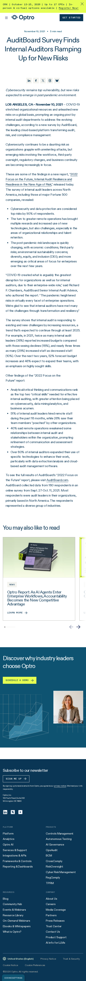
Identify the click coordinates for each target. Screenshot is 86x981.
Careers (51, 904)
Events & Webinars (14, 909)
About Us (51, 898)
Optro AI (8, 844)
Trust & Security (71, 958)
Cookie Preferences (35, 965)
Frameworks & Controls (17, 861)
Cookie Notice (10, 965)
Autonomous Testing (58, 839)
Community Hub (12, 904)
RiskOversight (54, 866)
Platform (8, 833)
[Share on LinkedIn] (29, 80)
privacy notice (60, 786)
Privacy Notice (48, 958)
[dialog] (13, 977)
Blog (5, 898)
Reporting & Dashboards (18, 866)
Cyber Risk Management (61, 872)
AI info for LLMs (55, 942)
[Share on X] (43, 80)
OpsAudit (52, 850)
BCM (49, 855)
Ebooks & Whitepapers (17, 926)
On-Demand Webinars (16, 920)
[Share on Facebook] (36, 80)
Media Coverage (56, 909)
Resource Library (13, 915)
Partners (51, 915)
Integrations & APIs (14, 855)
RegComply (53, 877)
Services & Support (15, 850)
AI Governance (55, 844)
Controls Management (59, 833)
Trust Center (54, 926)
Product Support (56, 937)
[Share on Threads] (50, 80)
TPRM (50, 883)
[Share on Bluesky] (57, 80)
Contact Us (53, 931)
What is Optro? (12, 931)
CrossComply (54, 861)
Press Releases (55, 920)
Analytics (8, 839)
